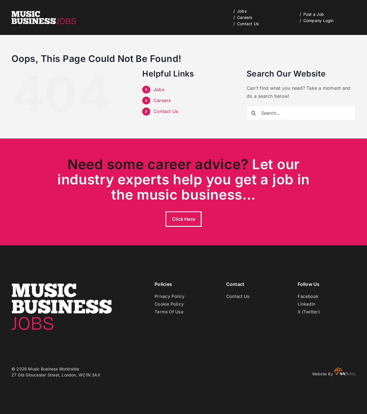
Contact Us (165, 111)
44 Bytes (345, 371)
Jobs (158, 89)
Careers (162, 100)
